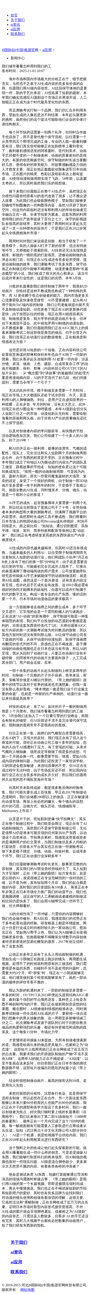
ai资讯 (15, 24)
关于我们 (18, 20)
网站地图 (27, 1290)
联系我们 (18, 34)
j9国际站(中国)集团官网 (20, 50)
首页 (14, 15)
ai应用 (15, 29)
